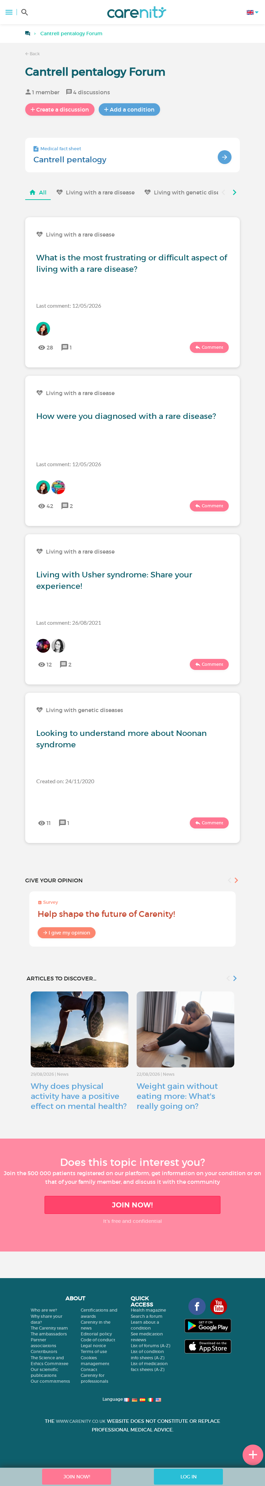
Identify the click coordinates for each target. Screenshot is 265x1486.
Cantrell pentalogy (69, 159)
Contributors (44, 1351)
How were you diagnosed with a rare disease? (126, 416)
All (43, 192)
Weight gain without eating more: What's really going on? (177, 1096)
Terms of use (94, 1351)
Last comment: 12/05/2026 (68, 305)
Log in (188, 1477)
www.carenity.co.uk (81, 1421)
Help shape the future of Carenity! (106, 914)
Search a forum (147, 1316)
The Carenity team (49, 1328)
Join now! (132, 1205)
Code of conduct (98, 1339)
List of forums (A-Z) (150, 1345)
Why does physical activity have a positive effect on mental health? (79, 1096)
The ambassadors (49, 1333)
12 (49, 664)
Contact (89, 1369)
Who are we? (44, 1310)
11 (49, 822)
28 (50, 347)
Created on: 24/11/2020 (65, 781)
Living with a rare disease (100, 192)
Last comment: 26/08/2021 (68, 622)
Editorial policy (96, 1333)
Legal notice (93, 1345)
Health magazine (148, 1310)
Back (34, 53)
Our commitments (50, 1381)
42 (50, 505)
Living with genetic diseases (192, 192)
